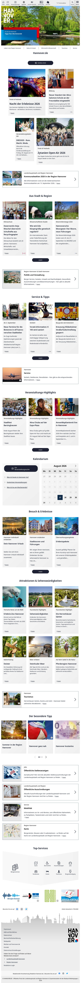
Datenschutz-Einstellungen (12, 950)
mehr (40, 260)
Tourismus (64, 48)
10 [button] (44, 487)
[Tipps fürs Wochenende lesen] (40, 26)
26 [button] (55, 497)
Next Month (75, 465)
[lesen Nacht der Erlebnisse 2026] (26, 92)
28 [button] (50, 476)
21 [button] (65, 492)
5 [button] (54, 482)
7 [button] (65, 482)
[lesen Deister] (14, 660)
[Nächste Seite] (46, 757)
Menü (77, 4)
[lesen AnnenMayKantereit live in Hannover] (66, 421)
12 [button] (55, 487)
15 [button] (71, 487)
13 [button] (60, 487)
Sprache (24, 4)
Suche (72, 4)
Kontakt (6, 947)
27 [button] (44, 476)
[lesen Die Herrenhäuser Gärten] (67, 610)
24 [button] (44, 497)
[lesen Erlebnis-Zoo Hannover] (14, 610)
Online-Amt (41, 4)
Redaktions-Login (9, 965)
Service (75, 48)
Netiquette (7, 941)
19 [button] (55, 492)
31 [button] (65, 476)
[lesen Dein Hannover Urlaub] (14, 542)
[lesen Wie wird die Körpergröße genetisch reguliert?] (40, 229)
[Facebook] (17, 909)
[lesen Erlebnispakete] (66, 542)
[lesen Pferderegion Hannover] (67, 660)
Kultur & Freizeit (31, 48)
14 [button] (65, 487)
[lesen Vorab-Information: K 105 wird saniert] (40, 328)
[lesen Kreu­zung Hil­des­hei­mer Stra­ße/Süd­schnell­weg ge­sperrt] (66, 328)
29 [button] (55, 476)
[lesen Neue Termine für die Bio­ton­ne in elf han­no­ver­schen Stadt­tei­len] (14, 328)
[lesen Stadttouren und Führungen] (40, 542)
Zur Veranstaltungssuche (22, 468)
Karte (7, 4)
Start (3, 4)
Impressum (7, 929)
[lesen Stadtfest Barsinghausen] (14, 421)
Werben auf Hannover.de (12, 944)
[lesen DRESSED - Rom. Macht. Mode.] (24, 139)
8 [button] (70, 482)
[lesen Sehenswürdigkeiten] (40, 610)
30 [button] (60, 476)
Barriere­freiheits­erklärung (12, 938)
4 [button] (49, 482)
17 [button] (44, 492)
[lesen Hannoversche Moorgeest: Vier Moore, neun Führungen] (66, 229)
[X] (26, 909)
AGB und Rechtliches (10, 932)
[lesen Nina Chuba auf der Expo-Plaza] (40, 421)
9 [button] (75, 482)
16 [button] (76, 487)
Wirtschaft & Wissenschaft (48, 48)
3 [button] (44, 482)
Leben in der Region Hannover (12, 48)
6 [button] (60, 482)
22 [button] (71, 492)
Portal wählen (62, 3)
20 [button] (60, 492)
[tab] (39, 757)
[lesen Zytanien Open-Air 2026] (55, 141)
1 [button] (70, 476)
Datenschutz (8, 935)
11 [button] (50, 487)
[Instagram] (21, 909)
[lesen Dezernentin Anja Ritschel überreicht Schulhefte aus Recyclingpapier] (14, 229)
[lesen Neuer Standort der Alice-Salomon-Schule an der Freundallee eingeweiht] (61, 91)
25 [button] (50, 497)
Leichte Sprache (32, 4)
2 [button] (75, 476)
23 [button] (76, 492)
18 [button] (50, 492)
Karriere (48, 4)
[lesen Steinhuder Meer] (40, 660)
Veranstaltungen (15, 4)
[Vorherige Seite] (35, 757)
